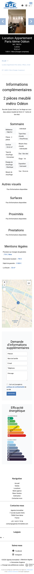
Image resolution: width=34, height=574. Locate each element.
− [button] (4, 285)
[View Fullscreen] (4, 289)
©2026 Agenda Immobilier (10, 560)
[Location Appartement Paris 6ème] (17, 21)
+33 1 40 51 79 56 (17, 521)
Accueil (4, 61)
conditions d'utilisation (13, 571)
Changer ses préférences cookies (13, 565)
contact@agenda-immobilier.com (17, 524)
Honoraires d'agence (18, 562)
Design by (31, 565)
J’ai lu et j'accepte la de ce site (16, 387)
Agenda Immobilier (17, 510)
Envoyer (11, 393)
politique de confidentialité (15, 387)
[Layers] (29, 283)
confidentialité (29, 569)
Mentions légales (26, 560)
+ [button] (4, 282)
